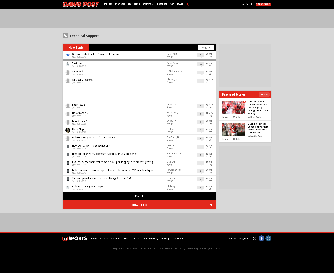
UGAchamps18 (174, 71)
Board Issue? (79, 121)
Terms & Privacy (150, 238)
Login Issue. (78, 104)
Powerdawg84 (174, 169)
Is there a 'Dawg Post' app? (87, 186)
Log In (241, 4)
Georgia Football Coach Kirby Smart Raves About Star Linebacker (258, 128)
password (77, 71)
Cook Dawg (172, 63)
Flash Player (79, 129)
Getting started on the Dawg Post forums (95, 54)
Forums (108, 4)
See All (264, 94)
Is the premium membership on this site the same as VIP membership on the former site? (114, 170)
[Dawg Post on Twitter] (254, 238)
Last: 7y (209, 148)
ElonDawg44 (173, 137)
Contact (135, 238)
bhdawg (171, 186)
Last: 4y (209, 82)
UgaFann (171, 161)
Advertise (116, 238)
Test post (77, 63)
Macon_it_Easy (174, 153)
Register (250, 4)
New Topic (76, 47)
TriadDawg (172, 112)
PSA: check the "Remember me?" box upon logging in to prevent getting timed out (114, 162)
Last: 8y (209, 56)
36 (200, 64)
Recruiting (134, 4)
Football (120, 4)
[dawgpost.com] (81, 4)
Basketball (148, 4)
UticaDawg (172, 120)
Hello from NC (80, 112)
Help (126, 238)
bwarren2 (171, 145)
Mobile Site (178, 238)
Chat (172, 4)
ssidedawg (172, 129)
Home (94, 238)
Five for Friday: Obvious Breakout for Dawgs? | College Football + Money (258, 107)
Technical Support (84, 36)
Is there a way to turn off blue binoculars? (95, 137)
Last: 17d (210, 66)
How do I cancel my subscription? (91, 145)
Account (104, 238)
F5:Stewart (172, 53)
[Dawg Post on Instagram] (268, 238)
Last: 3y (209, 74)
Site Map (165, 238)
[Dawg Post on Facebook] (261, 238)
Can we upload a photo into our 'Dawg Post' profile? (101, 178)
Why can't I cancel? (82, 79)
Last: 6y (209, 123)
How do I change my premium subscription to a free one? (104, 153)
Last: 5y (209, 115)
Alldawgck (172, 79)
